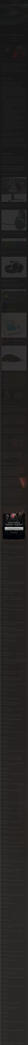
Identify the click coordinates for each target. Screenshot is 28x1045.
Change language (14, 528)
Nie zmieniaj (14, 532)
